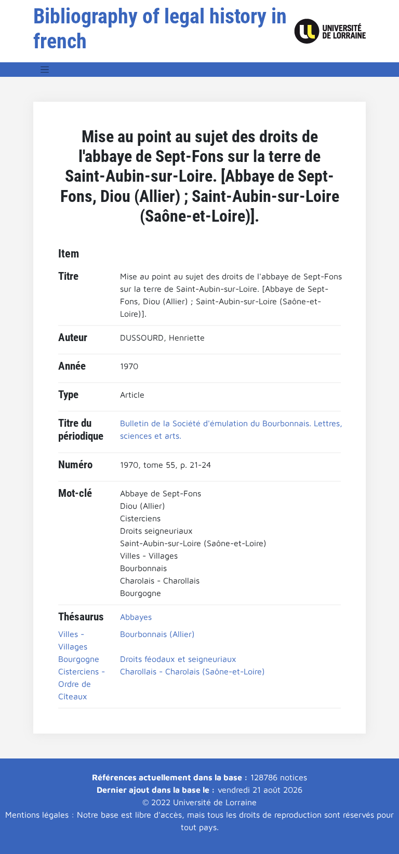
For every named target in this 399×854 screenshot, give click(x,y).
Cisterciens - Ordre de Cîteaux (81, 684)
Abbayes (136, 616)
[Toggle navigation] (44, 69)
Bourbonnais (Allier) (157, 634)
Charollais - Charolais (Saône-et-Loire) (192, 671)
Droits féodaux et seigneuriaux (178, 658)
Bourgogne (78, 658)
